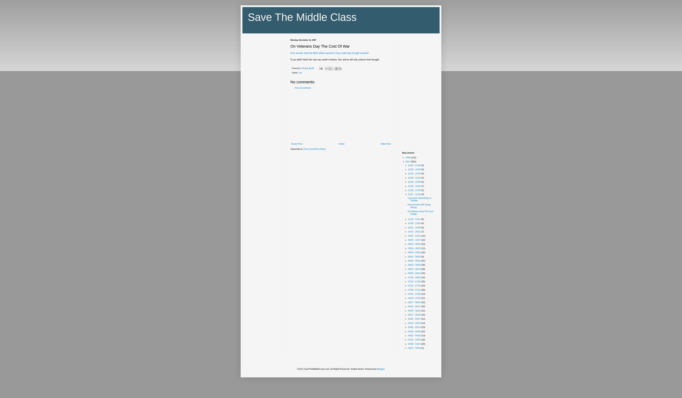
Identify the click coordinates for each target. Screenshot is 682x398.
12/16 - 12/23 (414, 173)
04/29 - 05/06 (414, 331)
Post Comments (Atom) (315, 149)
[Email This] (326, 68)
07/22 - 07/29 (414, 281)
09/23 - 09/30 (414, 244)
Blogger (381, 369)
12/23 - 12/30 (414, 169)
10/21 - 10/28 (414, 227)
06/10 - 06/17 (414, 306)
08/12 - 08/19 (414, 269)
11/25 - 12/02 (414, 186)
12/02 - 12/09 (414, 182)
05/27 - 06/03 (414, 315)
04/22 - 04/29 (414, 335)
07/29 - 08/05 (414, 277)
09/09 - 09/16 (414, 252)
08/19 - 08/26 (414, 265)
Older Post (386, 144)
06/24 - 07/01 (414, 298)
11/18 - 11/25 (414, 190)
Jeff (303, 68)
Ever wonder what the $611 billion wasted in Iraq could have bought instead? (329, 53)
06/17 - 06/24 (414, 302)
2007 (408, 161)
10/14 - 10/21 (414, 231)
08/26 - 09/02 (414, 261)
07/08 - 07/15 (414, 290)
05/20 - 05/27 (414, 319)
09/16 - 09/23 (414, 248)
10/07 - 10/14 (414, 236)
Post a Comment (303, 88)
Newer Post (296, 144)
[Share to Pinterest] (340, 68)
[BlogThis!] (330, 68)
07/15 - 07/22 (414, 285)
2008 (408, 157)
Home (342, 144)
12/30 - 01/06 (414, 165)
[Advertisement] (341, 116)
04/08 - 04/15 (414, 344)
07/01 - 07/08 (414, 294)
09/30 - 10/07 (414, 240)
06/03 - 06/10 (414, 311)
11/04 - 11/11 (414, 219)
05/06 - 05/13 (414, 327)
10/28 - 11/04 (414, 223)
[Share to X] (333, 68)
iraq (300, 73)
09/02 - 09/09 (414, 257)
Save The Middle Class (302, 17)
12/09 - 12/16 (414, 178)
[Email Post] (320, 68)
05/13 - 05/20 (414, 323)
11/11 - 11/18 (414, 194)
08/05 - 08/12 (414, 273)
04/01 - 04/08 (414, 348)
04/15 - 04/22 (414, 339)
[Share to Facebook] (337, 68)
